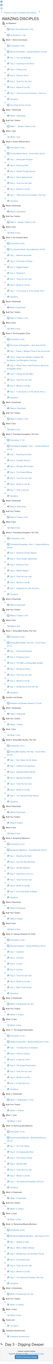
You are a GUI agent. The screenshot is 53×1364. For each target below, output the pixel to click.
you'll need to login (36, 1353)
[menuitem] (1, 5)
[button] (1, 2)
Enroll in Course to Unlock (26, 1357)
